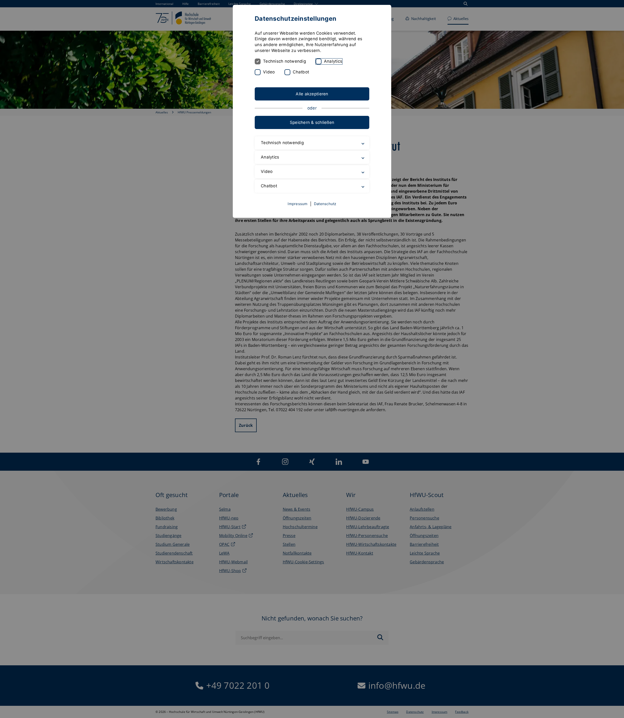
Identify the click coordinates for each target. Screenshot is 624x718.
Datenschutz (325, 203)
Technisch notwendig (284, 61)
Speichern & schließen (312, 122)
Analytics (333, 61)
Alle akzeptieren (312, 93)
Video (269, 72)
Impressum (297, 203)
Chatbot (301, 72)
